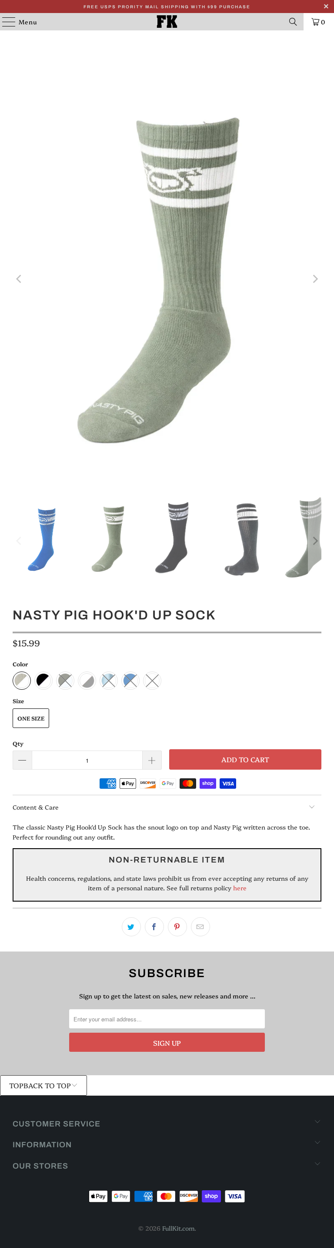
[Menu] (4, 21)
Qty (18, 743)
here (239, 887)
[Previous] (19, 279)
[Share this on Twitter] (131, 926)
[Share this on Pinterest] (177, 926)
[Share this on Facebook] (154, 926)
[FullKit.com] (167, 21)
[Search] (293, 21)
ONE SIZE (30, 718)
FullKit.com (178, 1228)
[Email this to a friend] (200, 926)
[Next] (315, 279)
